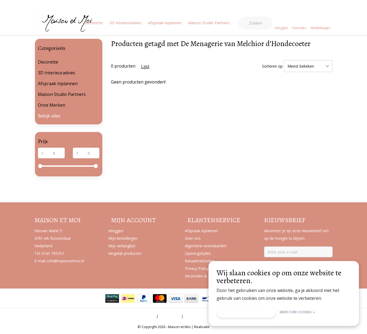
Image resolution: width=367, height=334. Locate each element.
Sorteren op (272, 66)
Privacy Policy (196, 316)
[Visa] (175, 298)
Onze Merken (51, 105)
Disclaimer (169, 316)
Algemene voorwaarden (133, 316)
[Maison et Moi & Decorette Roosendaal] (67, 31)
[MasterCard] (160, 298)
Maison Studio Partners (209, 22)
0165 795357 (53, 253)
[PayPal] (144, 298)
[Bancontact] (207, 298)
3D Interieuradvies (125, 22)
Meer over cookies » (297, 312)
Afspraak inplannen (165, 22)
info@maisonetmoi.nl (65, 260)
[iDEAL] (128, 298)
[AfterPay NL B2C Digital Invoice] (112, 298)
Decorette (94, 22)
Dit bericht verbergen (246, 312)
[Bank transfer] (191, 298)
